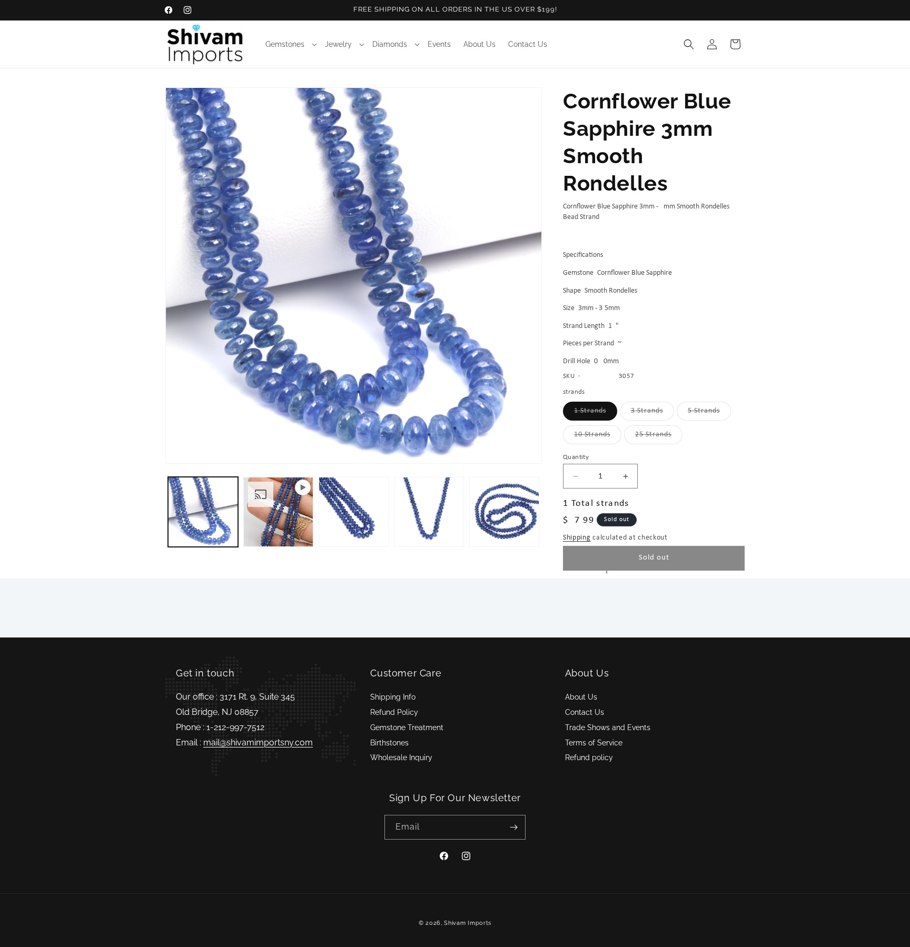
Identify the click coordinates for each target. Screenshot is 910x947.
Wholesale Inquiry (401, 757)
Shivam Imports (467, 923)
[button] (289, 44)
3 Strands (652, 413)
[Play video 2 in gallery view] (278, 512)
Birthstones (389, 743)
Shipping (577, 537)
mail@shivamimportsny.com (258, 742)
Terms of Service (593, 743)
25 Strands (658, 437)
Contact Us (584, 712)
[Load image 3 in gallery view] (429, 512)
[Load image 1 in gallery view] (203, 512)
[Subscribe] (513, 827)
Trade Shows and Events (607, 727)
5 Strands (709, 413)
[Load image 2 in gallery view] (354, 512)
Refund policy (589, 757)
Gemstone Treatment (406, 727)
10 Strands (597, 437)
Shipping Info (393, 697)
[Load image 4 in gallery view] (504, 512)
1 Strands (595, 413)
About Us (581, 697)
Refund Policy (394, 712)
